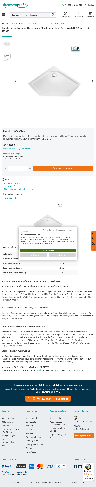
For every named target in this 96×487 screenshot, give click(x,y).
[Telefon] (93, 238)
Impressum (14, 482)
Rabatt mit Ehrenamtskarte (9, 440)
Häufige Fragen (8, 435)
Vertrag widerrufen (83, 435)
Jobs (3, 446)
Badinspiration (8, 418)
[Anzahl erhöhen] (30, 168)
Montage (29, 433)
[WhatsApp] (93, 243)
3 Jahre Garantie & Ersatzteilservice (19, 189)
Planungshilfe (10, 186)
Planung (29, 425)
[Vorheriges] (15, 81)
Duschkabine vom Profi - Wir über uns (12, 430)
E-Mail (38, 370)
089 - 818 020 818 (75, 5)
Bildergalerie (7, 422)
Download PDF (11, 198)
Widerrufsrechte (27, 482)
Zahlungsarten (32, 440)
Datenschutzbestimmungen (54, 230)
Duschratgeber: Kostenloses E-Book (58, 423)
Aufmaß (29, 429)
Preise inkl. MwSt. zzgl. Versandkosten (18, 149)
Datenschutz (76, 482)
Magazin (5, 425)
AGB (84, 482)
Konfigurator (31, 422)
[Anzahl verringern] (5, 168)
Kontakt (91, 5)
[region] (48, 80)
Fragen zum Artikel (12, 183)
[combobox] (30, 15)
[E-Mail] (93, 233)
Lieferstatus (31, 452)
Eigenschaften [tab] (9, 247)
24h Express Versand (35, 444)
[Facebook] (75, 466)
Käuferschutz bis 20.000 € (84, 421)
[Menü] (4, 14)
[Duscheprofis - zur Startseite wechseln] (24, 4)
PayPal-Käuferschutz (82, 429)
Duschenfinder (32, 418)
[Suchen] (53, 15)
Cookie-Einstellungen (60, 482)
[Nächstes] (92, 81)
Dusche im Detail (57, 418)
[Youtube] (80, 466)
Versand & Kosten (33, 437)
